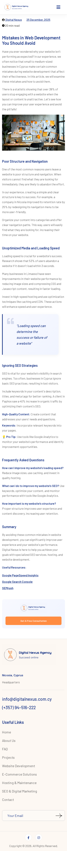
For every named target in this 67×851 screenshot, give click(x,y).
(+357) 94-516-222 (19, 707)
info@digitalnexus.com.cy (27, 699)
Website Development (18, 766)
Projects (8, 757)
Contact (8, 799)
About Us (8, 740)
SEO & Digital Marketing (19, 791)
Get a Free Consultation (33, 620)
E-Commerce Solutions (19, 774)
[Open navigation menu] (59, 7)
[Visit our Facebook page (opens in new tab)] (28, 837)
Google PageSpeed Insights (20, 575)
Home (6, 732)
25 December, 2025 (38, 19)
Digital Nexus (13, 19)
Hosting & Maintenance (19, 783)
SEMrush (7, 588)
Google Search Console (17, 581)
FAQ (5, 749)
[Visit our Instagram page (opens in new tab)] (38, 837)
